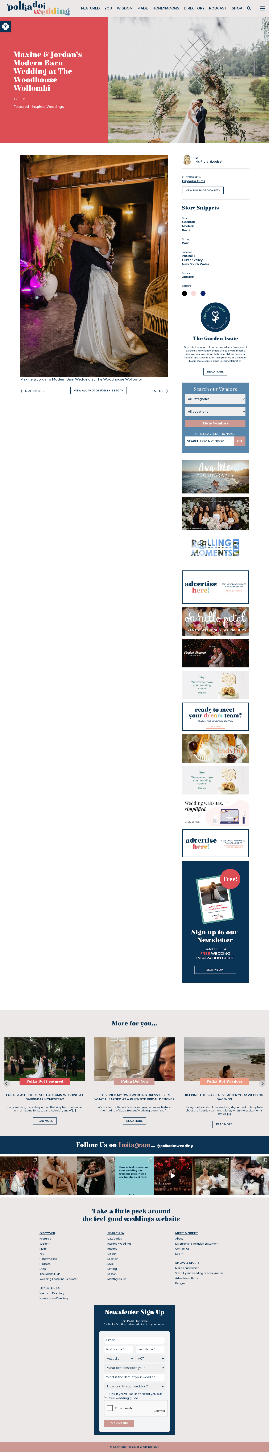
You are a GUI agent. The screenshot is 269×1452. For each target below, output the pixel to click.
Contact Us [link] (182, 1248)
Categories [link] (114, 1238)
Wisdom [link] (125, 8)
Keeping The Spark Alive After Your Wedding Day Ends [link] (224, 1097)
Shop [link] (237, 8)
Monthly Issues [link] (116, 1279)
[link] (5, 26)
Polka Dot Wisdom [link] (224, 1081)
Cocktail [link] (188, 222)
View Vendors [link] (215, 423)
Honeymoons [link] (166, 8)
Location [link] (113, 1258)
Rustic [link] (187, 230)
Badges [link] (180, 1283)
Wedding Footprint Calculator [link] (59, 1279)
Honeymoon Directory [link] (54, 1298)
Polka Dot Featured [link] (44, 1081)
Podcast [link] (218, 8)
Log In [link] (179, 1253)
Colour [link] (111, 1253)
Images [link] (112, 1248)
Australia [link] (188, 256)
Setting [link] (112, 1268)
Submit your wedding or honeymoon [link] (199, 1273)
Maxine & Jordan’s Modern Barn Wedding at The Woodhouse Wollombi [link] (81, 379)
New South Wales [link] (195, 264)
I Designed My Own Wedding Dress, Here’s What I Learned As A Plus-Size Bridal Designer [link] (134, 1097)
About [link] (179, 1238)
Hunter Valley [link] (192, 260)
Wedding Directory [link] (52, 1293)
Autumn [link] (188, 277)
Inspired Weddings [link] (48, 107)
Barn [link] (185, 243)
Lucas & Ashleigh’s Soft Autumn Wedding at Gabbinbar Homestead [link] (44, 1097)
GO (239, 441)
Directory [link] (194, 8)
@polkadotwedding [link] (175, 1146)
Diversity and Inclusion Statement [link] (197, 1243)
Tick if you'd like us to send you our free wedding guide (135, 1396)
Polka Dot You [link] (134, 1081)
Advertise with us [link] (186, 1278)
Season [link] (112, 1274)
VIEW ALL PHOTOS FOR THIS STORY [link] (98, 390)
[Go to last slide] (6, 1083)
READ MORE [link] (215, 371)
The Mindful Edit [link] (50, 1274)
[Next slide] (262, 1083)
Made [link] (142, 8)
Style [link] (110, 1263)
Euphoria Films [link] (193, 181)
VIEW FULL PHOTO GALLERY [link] (203, 190)
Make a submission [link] (187, 1268)
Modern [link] (188, 226)
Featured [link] (90, 8)
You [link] (108, 8)
